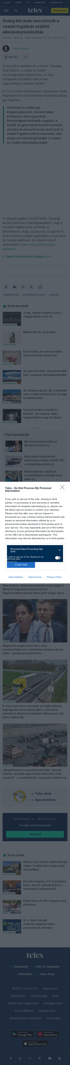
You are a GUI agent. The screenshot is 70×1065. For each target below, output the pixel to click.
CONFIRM (21, 565)
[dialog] (35, 532)
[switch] (57, 557)
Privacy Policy (54, 577)
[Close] (63, 488)
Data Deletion (15, 577)
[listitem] (33, 550)
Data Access (35, 577)
